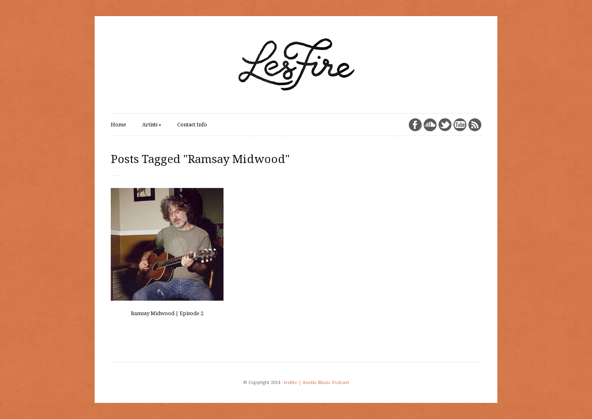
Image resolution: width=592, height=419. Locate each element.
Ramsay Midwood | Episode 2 (167, 313)
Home (118, 125)
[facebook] (415, 124)
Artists (151, 125)
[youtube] (459, 124)
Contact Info (192, 125)
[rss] (474, 124)
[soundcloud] (430, 124)
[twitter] (445, 124)
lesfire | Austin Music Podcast (316, 382)
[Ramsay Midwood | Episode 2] (167, 244)
